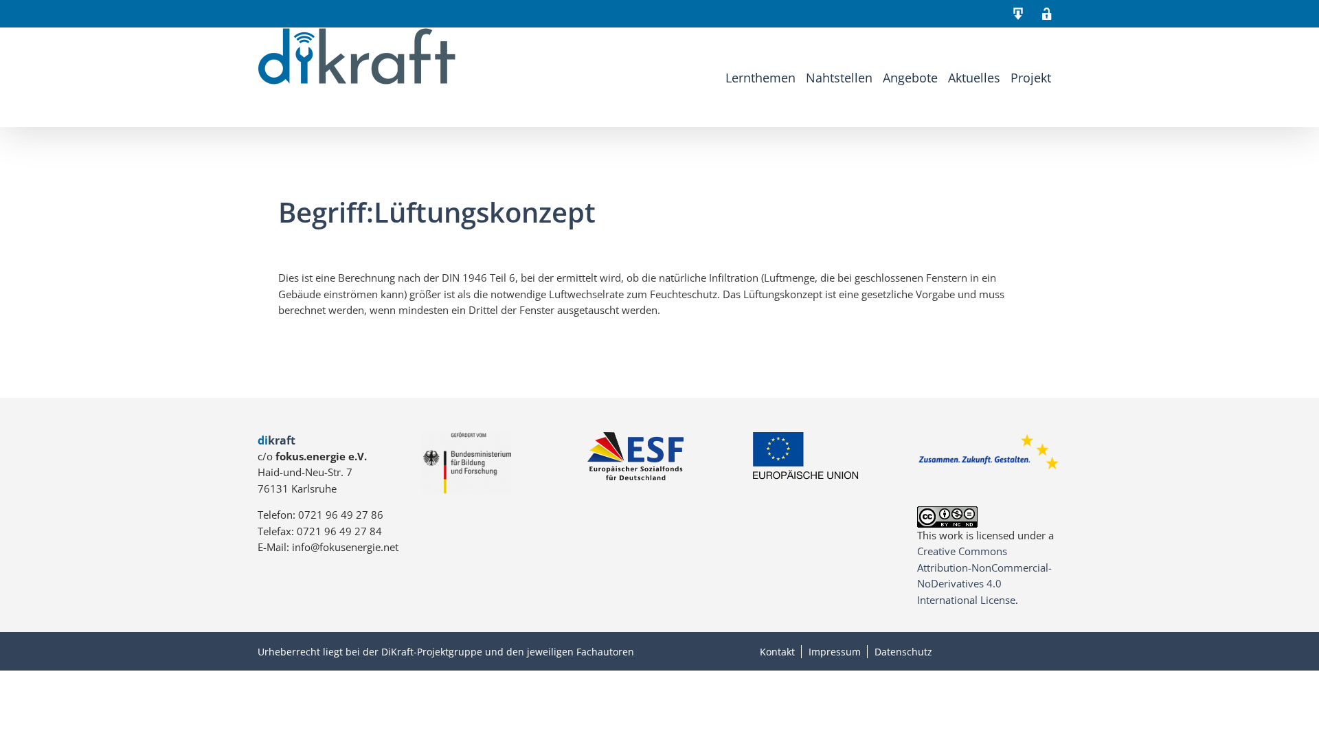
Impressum (835, 651)
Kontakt (777, 651)
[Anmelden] (1047, 13)
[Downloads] (1018, 13)
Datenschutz (903, 651)
